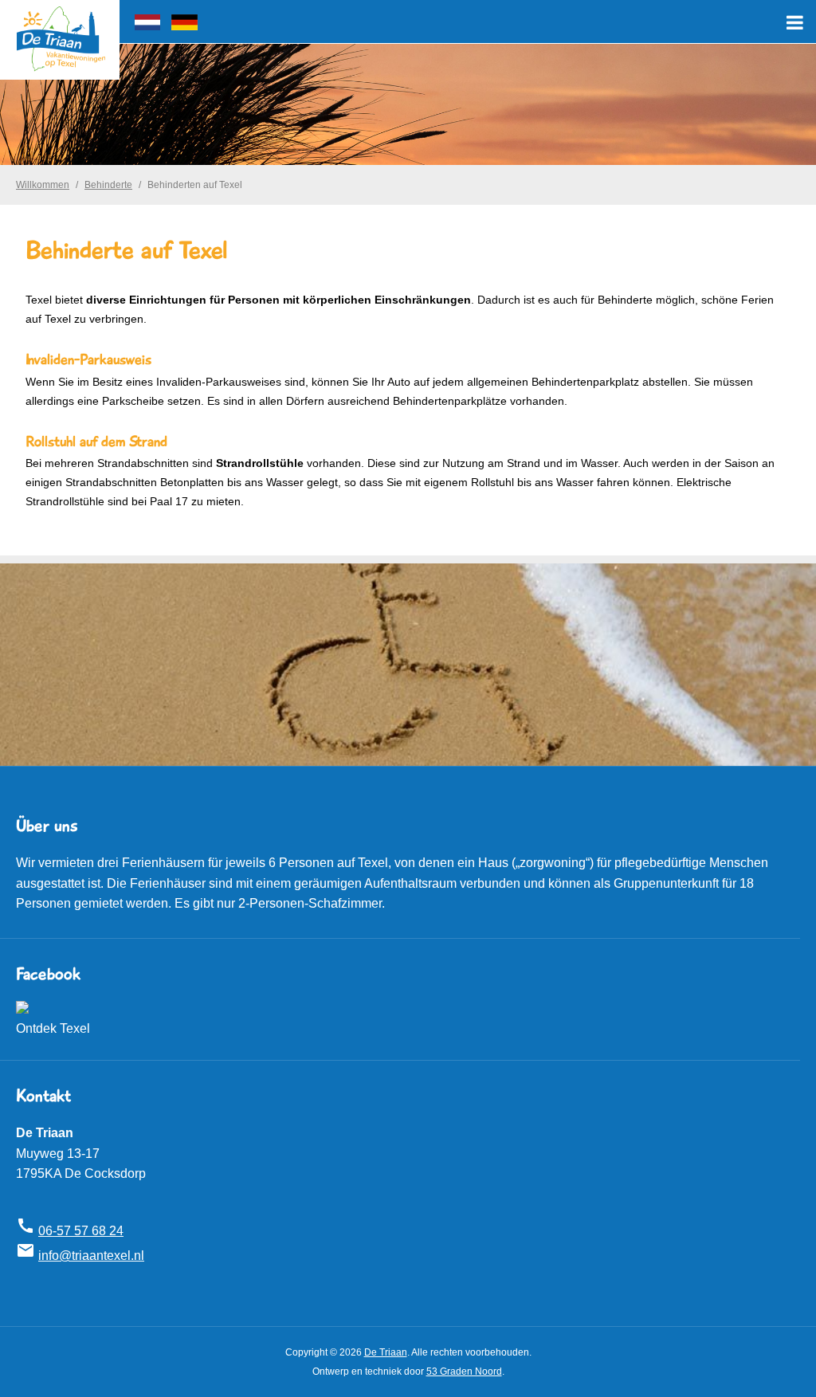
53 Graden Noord (464, 1371)
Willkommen (42, 184)
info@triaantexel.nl (91, 1255)
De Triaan (385, 1352)
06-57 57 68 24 (81, 1231)
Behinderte (108, 184)
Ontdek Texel (53, 1028)
